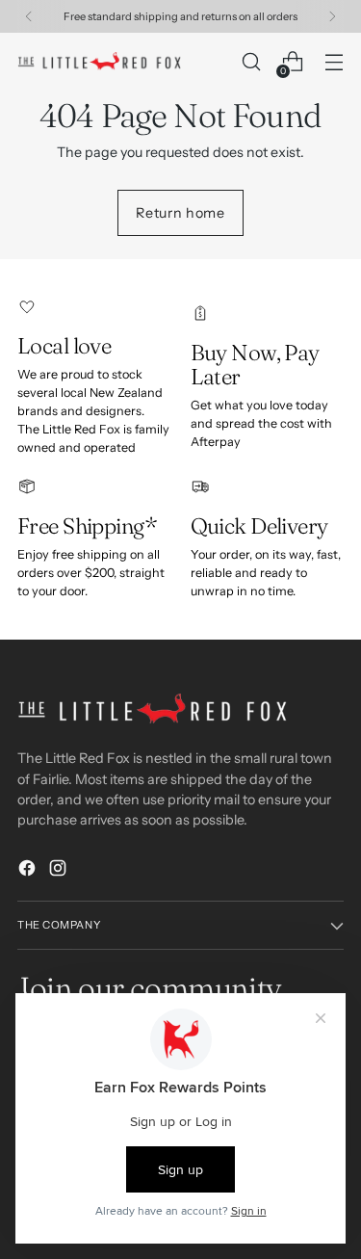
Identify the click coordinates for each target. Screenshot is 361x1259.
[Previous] (29, 16)
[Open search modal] (251, 62)
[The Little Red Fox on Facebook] (28, 870)
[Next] (332, 16)
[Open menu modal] (333, 62)
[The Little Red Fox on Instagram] (59, 870)
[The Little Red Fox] (99, 61)
